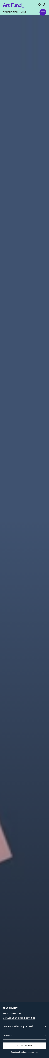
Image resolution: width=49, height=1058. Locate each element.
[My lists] (39, 4)
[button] (24, 1045)
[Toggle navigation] (42, 12)
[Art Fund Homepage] (13, 5)
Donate (24, 12)
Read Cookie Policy (13, 1013)
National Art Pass (10, 12)
